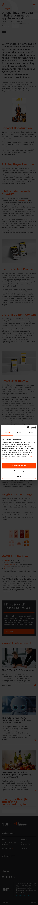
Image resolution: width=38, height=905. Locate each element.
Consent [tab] (7, 433)
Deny (19, 476)
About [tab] (31, 433)
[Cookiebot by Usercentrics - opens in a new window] (27, 427)
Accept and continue (19, 465)
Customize (18, 471)
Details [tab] (19, 433)
